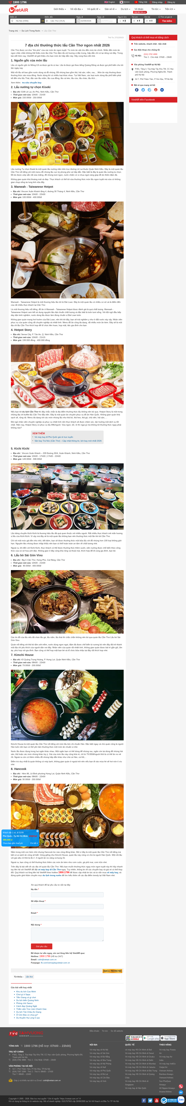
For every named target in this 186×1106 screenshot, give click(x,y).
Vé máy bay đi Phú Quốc (100, 1071)
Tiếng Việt (143, 2)
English (112, 2)
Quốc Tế (129, 1045)
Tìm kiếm (167, 21)
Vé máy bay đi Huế (98, 1067)
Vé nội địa (75, 9)
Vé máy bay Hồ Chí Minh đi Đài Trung (141, 1071)
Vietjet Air (163, 1067)
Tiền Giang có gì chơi (25, 997)
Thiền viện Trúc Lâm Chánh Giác (31, 1009)
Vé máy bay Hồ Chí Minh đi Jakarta (140, 1067)
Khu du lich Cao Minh (25, 991)
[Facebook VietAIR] (136, 90)
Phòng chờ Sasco (24, 1003)
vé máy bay (112, 872)
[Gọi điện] (181, 1087)
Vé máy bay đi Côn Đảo (100, 1078)
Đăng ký (171, 2)
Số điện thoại (38, 901)
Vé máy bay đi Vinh (98, 1081)
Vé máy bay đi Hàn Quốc (135, 1088)
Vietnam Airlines (166, 1071)
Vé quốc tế (93, 9)
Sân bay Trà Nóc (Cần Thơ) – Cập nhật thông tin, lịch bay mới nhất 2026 (68, 441)
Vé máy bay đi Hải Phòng (100, 1064)
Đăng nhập (157, 2)
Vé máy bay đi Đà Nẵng (100, 1057)
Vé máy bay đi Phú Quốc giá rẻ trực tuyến (54, 437)
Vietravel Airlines (166, 1078)
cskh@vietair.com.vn (47, 959)
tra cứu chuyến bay (31, 82)
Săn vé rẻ (110, 9)
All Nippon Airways (167, 1088)
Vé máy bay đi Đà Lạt (99, 1074)
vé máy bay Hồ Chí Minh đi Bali (138, 1050)
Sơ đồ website (117, 1031)
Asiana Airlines (165, 1092)
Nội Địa (93, 1045)
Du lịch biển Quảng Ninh (27, 1000)
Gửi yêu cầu (41, 946)
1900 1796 (44, 956)
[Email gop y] (162, 90)
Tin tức (155, 9)
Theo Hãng (165, 1045)
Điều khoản (94, 1031)
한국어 (126, 2)
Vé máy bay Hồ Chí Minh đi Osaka (139, 1057)
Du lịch (125, 9)
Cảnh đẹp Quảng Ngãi (26, 1006)
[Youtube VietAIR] (155, 90)
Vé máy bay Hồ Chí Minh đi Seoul (139, 1053)
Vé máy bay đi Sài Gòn (99, 1053)
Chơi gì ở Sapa (22, 994)
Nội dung (36, 925)
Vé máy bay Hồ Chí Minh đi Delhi (139, 1060)
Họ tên (35, 889)
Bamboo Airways (166, 1074)
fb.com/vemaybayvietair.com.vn (55, 963)
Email (34, 913)
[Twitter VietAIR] (143, 90)
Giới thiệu (59, 9)
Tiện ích (169, 9)
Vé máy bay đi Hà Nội (99, 1050)
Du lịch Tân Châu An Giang (28, 1012)
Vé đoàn (139, 9)
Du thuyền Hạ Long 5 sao (27, 1018)
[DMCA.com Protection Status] (112, 971)
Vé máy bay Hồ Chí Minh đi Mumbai (140, 1064)
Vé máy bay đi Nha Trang (100, 1060)
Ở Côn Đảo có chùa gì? (26, 1015)
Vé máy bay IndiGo (167, 1064)
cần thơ (29, 977)
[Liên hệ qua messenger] (181, 1093)
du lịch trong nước (52, 875)
